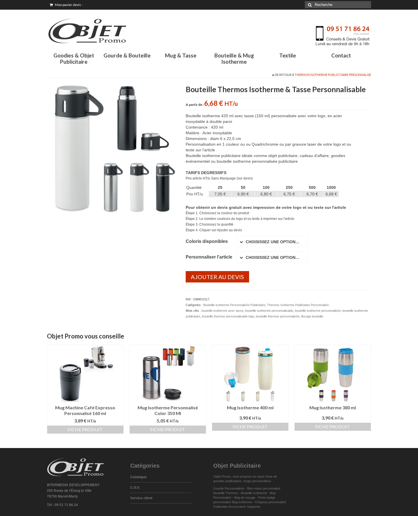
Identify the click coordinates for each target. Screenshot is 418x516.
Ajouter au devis (217, 276)
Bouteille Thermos (225, 493)
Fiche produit (85, 429)
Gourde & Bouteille (127, 55)
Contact (341, 55)
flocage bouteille (312, 316)
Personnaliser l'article (209, 257)
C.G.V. (135, 488)
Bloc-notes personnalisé (263, 488)
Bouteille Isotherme (255, 493)
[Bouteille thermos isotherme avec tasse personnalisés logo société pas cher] (112, 148)
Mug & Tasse (180, 55)
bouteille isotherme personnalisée (318, 310)
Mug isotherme (242, 502)
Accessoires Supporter (244, 506)
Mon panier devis (68, 5)
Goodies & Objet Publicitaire (73, 58)
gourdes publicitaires (227, 481)
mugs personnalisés (257, 481)
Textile (287, 55)
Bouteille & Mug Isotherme (234, 58)
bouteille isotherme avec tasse (222, 310)
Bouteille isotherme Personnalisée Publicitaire (234, 305)
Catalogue (138, 477)
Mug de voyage (244, 497)
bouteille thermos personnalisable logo (228, 316)
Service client (141, 498)
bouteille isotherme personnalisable (269, 310)
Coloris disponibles (207, 241)
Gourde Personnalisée (228, 488)
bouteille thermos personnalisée (277, 316)
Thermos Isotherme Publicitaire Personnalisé (333, 75)
